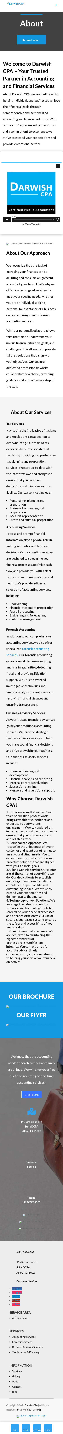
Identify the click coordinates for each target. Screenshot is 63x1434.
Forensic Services (22, 1341)
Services (17, 1371)
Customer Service (26, 1281)
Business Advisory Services (27, 1347)
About (15, 1381)
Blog (14, 1391)
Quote (48, 1430)
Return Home (30, 39)
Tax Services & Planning (25, 1352)
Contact (17, 1386)
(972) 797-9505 (25, 1252)
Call (15, 1430)
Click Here (31, 1094)
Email (26, 1430)
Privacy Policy (24, 1409)
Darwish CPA (31, 1405)
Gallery (16, 1376)
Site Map (37, 1409)
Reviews (37, 1430)
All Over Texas (20, 1318)
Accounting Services (24, 1336)
